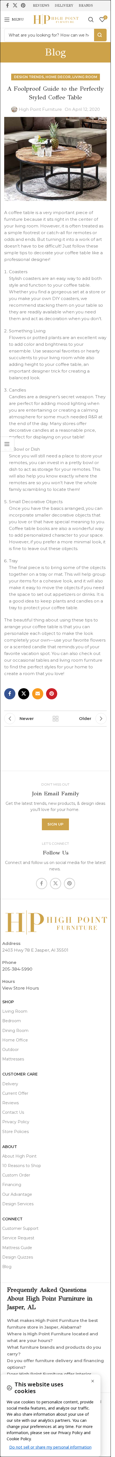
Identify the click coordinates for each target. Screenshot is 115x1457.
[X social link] (15, 5)
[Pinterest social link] (23, 5)
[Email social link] (37, 693)
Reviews (10, 1102)
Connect (12, 1218)
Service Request (18, 1237)
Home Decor (58, 77)
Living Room (84, 77)
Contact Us (13, 1112)
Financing (11, 1184)
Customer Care (20, 1074)
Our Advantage (17, 1194)
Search (100, 35)
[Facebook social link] (7, 5)
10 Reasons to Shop (21, 1165)
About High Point (19, 1156)
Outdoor (10, 1049)
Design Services (17, 1203)
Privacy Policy (15, 1121)
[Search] (91, 19)
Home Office (15, 1040)
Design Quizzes (17, 1257)
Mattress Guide (17, 1247)
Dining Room (15, 1030)
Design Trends (29, 77)
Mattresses (13, 1059)
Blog (6, 1266)
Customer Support (20, 1228)
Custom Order (16, 1175)
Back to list (55, 718)
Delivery (10, 1083)
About (9, 1146)
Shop (8, 1001)
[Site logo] (56, 19)
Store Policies (15, 1131)
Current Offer (15, 1093)
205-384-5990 (17, 969)
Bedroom (11, 1020)
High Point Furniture (40, 109)
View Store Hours (20, 988)
